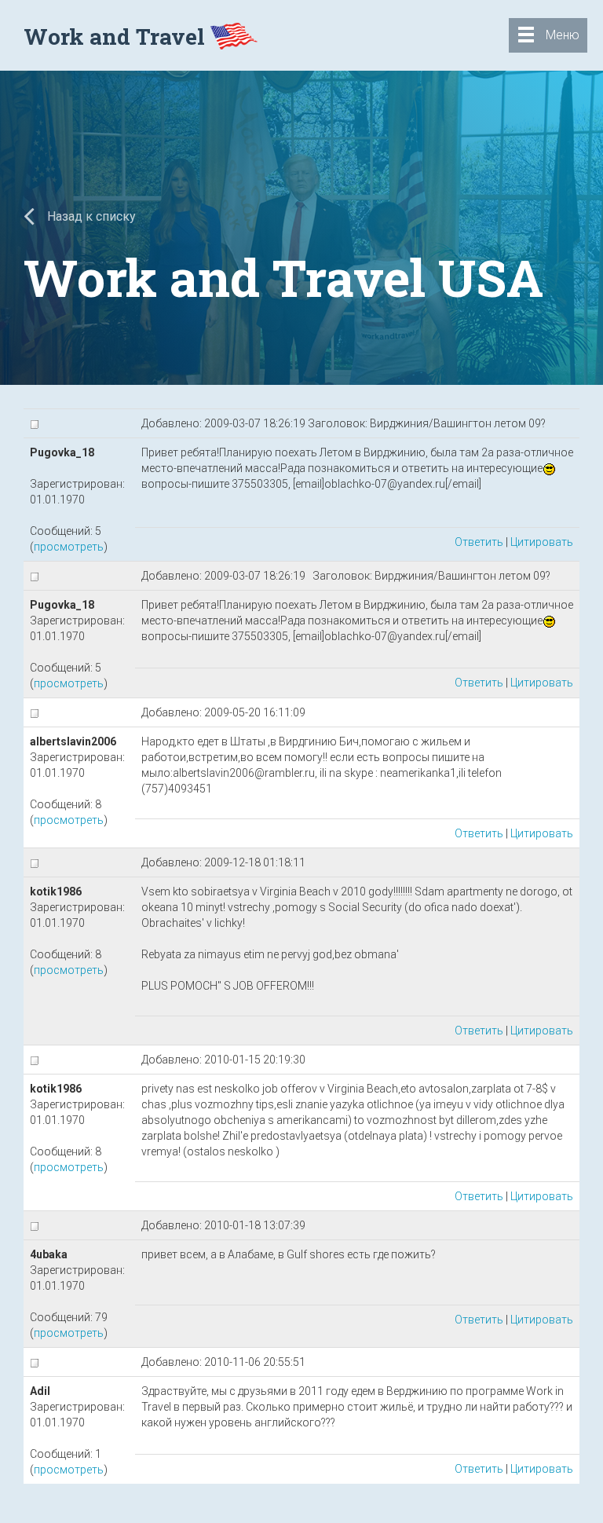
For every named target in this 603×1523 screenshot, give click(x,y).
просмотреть (69, 546)
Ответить (479, 542)
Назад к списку (90, 216)
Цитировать (541, 542)
